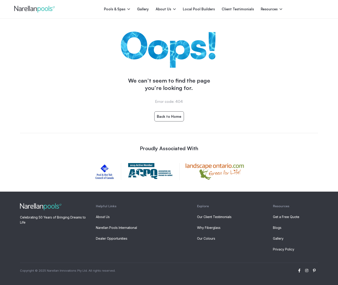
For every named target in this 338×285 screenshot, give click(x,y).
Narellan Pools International (116, 228)
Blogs (277, 228)
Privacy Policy (283, 249)
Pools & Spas (114, 9)
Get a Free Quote (286, 217)
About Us (163, 9)
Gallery (143, 9)
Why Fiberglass (209, 228)
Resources (269, 9)
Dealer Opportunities (111, 238)
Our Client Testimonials (214, 217)
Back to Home (169, 116)
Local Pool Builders (199, 9)
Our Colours (206, 238)
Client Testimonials (238, 9)
